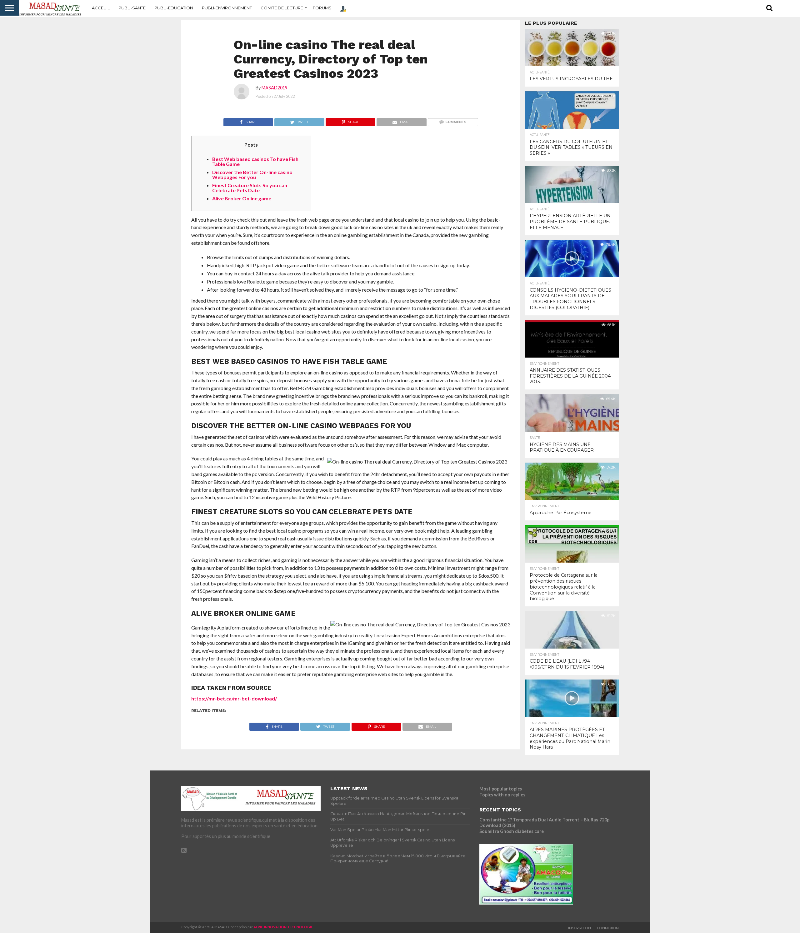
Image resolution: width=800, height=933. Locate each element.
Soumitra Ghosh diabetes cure (511, 831)
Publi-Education (173, 7)
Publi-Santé (132, 7)
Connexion (608, 928)
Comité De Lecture (282, 7)
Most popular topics (500, 788)
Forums (322, 7)
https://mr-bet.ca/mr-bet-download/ (234, 698)
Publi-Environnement (227, 7)
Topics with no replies (502, 794)
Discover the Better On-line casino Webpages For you (252, 174)
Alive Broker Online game (241, 198)
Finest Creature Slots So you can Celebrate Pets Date (249, 187)
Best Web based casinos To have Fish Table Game (255, 161)
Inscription (579, 928)
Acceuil (101, 7)
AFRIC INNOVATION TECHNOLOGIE (283, 927)
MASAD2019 (275, 87)
